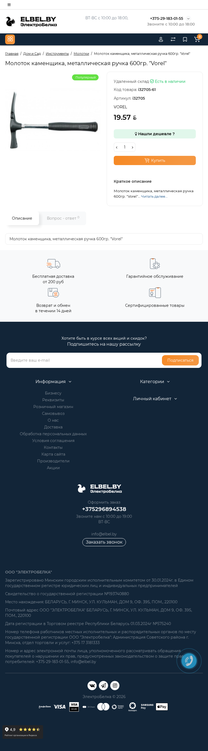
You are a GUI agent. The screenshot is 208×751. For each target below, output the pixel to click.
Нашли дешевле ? (156, 133)
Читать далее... (154, 196)
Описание (22, 218)
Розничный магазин (53, 406)
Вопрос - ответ (63, 218)
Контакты (53, 447)
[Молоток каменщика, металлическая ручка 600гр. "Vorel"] (53, 120)
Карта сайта (53, 454)
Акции (53, 467)
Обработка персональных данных (53, 433)
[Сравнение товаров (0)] (173, 39)
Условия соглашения (53, 440)
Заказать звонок (104, 542)
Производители (53, 461)
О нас (53, 420)
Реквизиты (53, 399)
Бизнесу (53, 393)
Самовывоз (53, 413)
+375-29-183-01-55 (166, 18)
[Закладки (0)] (185, 39)
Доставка (53, 427)
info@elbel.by (104, 534)
